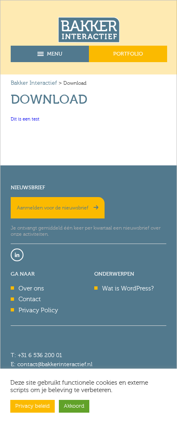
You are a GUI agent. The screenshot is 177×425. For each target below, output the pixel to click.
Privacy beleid (32, 406)
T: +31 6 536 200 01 (36, 355)
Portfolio (128, 54)
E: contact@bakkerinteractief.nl (51, 364)
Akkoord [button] (74, 406)
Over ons (31, 288)
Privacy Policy (38, 310)
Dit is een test (25, 119)
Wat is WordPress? (128, 288)
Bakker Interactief (34, 83)
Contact (30, 299)
